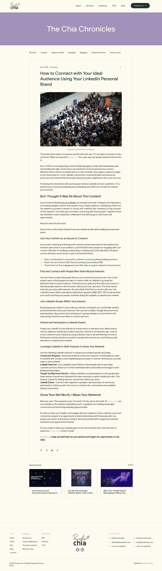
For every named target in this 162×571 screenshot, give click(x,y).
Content (44, 53)
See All (130, 465)
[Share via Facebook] (41, 450)
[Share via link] (57, 450)
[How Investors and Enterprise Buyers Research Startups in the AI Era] (45, 478)
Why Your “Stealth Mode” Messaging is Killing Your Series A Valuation (114, 492)
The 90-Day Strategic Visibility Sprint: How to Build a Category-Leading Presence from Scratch (80, 492)
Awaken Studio (147, 563)
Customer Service (98, 53)
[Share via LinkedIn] (52, 450)
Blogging (83, 53)
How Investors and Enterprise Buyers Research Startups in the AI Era (44, 492)
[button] (90, 6)
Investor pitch (115, 53)
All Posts (32, 53)
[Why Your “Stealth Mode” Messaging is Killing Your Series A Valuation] (117, 478)
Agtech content (57, 53)
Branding (71, 53)
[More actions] (120, 67)
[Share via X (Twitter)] (47, 450)
